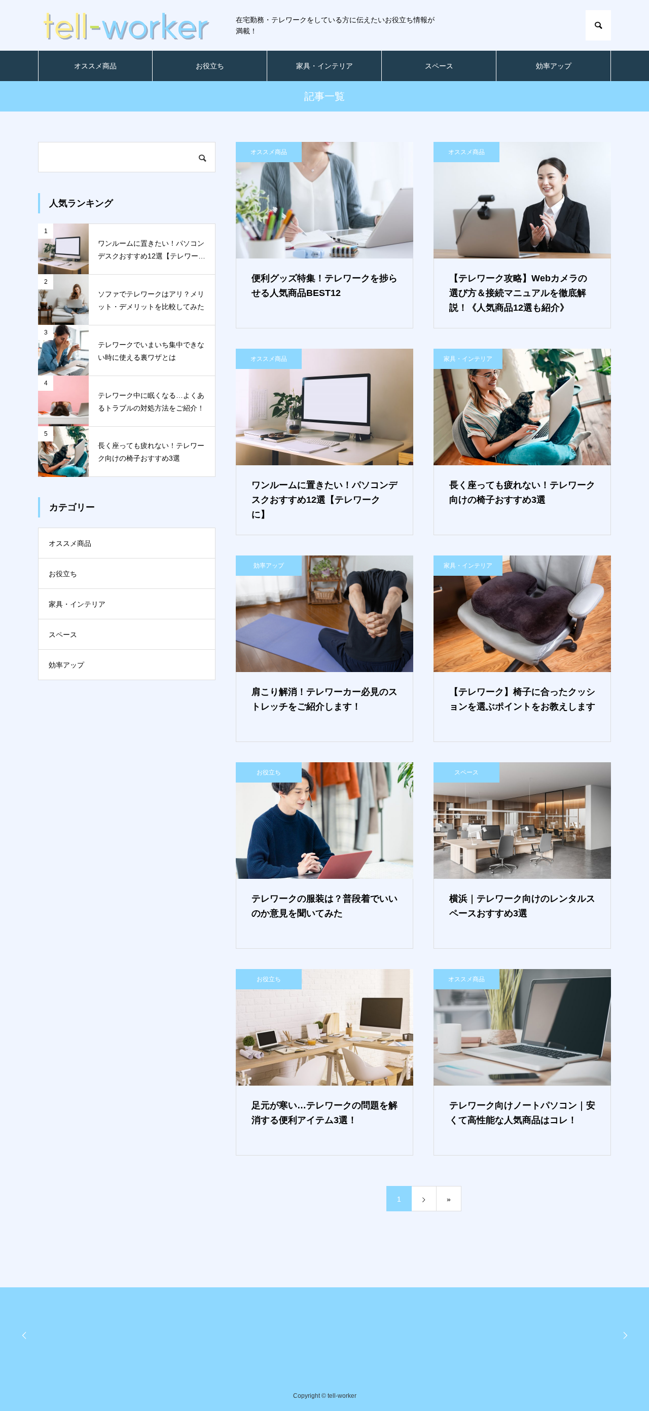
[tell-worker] (126, 25)
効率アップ (553, 66)
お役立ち (210, 66)
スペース (439, 66)
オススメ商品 (95, 66)
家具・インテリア (324, 66)
